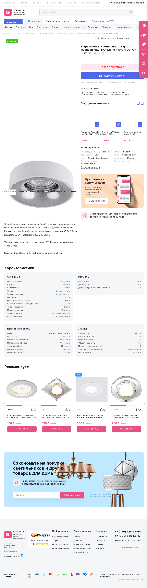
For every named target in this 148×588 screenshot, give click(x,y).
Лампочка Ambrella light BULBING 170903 (91, 133)
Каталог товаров (60, 536)
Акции (55, 540)
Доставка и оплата (53, 191)
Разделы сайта (82, 531)
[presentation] (4, 403)
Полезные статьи (60, 548)
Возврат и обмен (29, 191)
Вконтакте (22, 555)
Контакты (100, 548)
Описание (10, 191)
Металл (66, 336)
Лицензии (100, 540)
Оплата (76, 536)
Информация (60, 531)
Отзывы (72, 191)
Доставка (77, 540)
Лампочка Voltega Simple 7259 (110, 133)
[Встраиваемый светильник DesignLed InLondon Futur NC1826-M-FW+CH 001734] (41, 184)
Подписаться (73, 495)
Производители (60, 544)
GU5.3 (138, 333)
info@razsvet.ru (10, 551)
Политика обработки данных (130, 580)
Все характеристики (90, 167)
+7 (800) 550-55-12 (127, 536)
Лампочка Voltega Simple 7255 (132, 133)
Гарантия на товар (82, 548)
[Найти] (130, 12)
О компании (101, 536)
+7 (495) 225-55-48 (128, 531)
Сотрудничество (81, 552)
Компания (102, 531)
